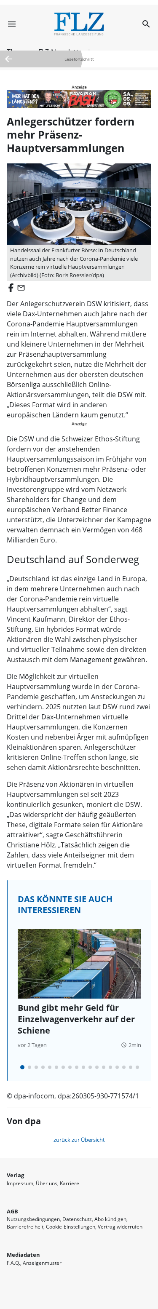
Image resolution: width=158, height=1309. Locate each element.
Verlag (15, 1175)
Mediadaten (23, 1254)
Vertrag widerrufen (120, 1226)
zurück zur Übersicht (79, 1139)
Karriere (69, 1183)
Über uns (46, 1183)
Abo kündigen (110, 1219)
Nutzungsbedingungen (33, 1219)
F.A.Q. (13, 1262)
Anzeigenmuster (42, 1262)
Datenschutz (77, 1219)
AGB (12, 1211)
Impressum (20, 1183)
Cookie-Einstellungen (70, 1226)
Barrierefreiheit (25, 1226)
